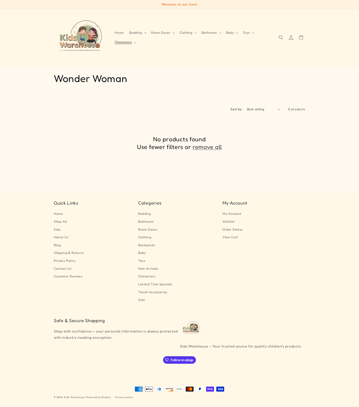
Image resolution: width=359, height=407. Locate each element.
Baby (142, 253)
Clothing (144, 237)
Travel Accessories (152, 292)
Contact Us (63, 269)
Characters (146, 276)
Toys (141, 261)
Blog (57, 245)
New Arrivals (148, 269)
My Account (232, 214)
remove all (207, 146)
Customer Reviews (68, 276)
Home (58, 214)
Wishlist (229, 221)
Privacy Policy (64, 261)
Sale (57, 229)
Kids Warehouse (74, 397)
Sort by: (236, 109)
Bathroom (146, 221)
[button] (137, 32)
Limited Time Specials (155, 284)
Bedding (144, 214)
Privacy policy (124, 397)
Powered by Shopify (98, 397)
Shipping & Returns (69, 253)
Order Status (233, 229)
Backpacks (146, 245)
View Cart (230, 237)
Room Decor (148, 229)
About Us (61, 237)
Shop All (60, 221)
